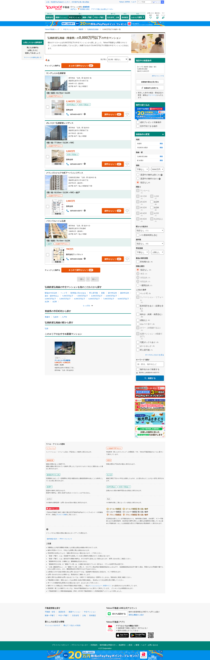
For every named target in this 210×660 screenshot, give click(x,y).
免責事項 (122, 645)
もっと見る (87, 305)
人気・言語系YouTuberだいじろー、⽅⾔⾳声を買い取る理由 (67, 2)
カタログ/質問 (136, 17)
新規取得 (86, 7)
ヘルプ (133, 2)
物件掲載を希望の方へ (108, 645)
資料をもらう (112, 114)
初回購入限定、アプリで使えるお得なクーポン (96, 9)
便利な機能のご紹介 (136, 614)
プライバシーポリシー (60, 645)
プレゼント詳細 (61, 514)
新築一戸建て (88, 17)
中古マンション (75, 17)
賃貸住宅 (49, 17)
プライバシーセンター (79, 645)
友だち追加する (119, 613)
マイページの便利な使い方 (32, 57)
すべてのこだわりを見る (154, 355)
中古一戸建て (99, 17)
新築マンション (61, 17)
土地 (117, 17)
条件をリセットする (158, 76)
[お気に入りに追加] (127, 114)
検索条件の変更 (143, 134)
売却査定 (125, 17)
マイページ (152, 95)
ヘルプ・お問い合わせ (149, 645)
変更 (161, 143)
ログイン (73, 9)
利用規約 (94, 645)
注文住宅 (110, 17)
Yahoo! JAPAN (124, 2)
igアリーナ (156, 2)
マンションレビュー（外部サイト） (100, 585)
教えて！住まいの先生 (72, 625)
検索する (152, 378)
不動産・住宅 (50, 611)
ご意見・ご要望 (133, 645)
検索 (162, 2)
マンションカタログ (52, 625)
